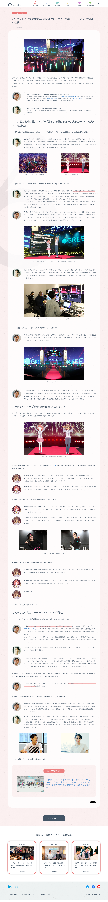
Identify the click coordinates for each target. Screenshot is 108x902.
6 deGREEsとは (12, 894)
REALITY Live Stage (30, 629)
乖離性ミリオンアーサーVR (67, 96)
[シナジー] (79, 3)
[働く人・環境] (35, 3)
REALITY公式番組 (51, 98)
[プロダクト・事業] (46, 3)
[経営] (68, 3)
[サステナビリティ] (90, 3)
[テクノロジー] (57, 3)
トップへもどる (54, 818)
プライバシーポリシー (27, 894)
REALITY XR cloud (77, 98)
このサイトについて (46, 894)
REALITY (51, 465)
